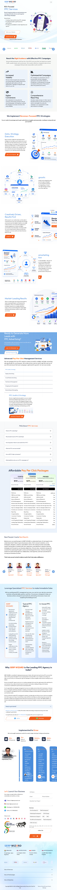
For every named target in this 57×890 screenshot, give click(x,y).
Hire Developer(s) (34, 810)
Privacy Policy (47, 886)
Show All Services (8, 869)
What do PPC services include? (13, 448)
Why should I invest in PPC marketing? (15, 436)
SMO (48, 816)
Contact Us (9, 315)
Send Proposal (9, 36)
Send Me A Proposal (15, 416)
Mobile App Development (35, 813)
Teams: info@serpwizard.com (13, 800)
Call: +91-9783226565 (11, 348)
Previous (3, 48)
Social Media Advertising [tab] (11, 377)
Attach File (40, 830)
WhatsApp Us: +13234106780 (13, 807)
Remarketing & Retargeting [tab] (11, 390)
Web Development (44, 810)
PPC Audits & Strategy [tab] (10, 369)
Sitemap (44, 887)
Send (34, 836)
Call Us (18, 718)
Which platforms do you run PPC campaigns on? (17, 460)
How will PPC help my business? (13, 454)
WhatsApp (41, 718)
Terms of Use (41, 886)
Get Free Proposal (10, 352)
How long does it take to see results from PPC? (17, 442)
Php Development (47, 819)
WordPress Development (35, 819)
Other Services (33, 822)
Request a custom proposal (12, 710)
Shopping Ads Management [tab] (11, 386)
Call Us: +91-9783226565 (12, 810)
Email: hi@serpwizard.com (12, 804)
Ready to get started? (11, 706)
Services (31, 807)
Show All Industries (8, 880)
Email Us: (9, 236)
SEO (43, 816)
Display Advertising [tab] (9, 373)
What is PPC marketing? (11, 430)
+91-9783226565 (22, 714)
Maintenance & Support (35, 816)
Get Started (21, 489)
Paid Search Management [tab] (11, 381)
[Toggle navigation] (51, 2)
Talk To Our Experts (11, 154)
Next (53, 48)
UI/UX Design (46, 813)
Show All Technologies (9, 874)
